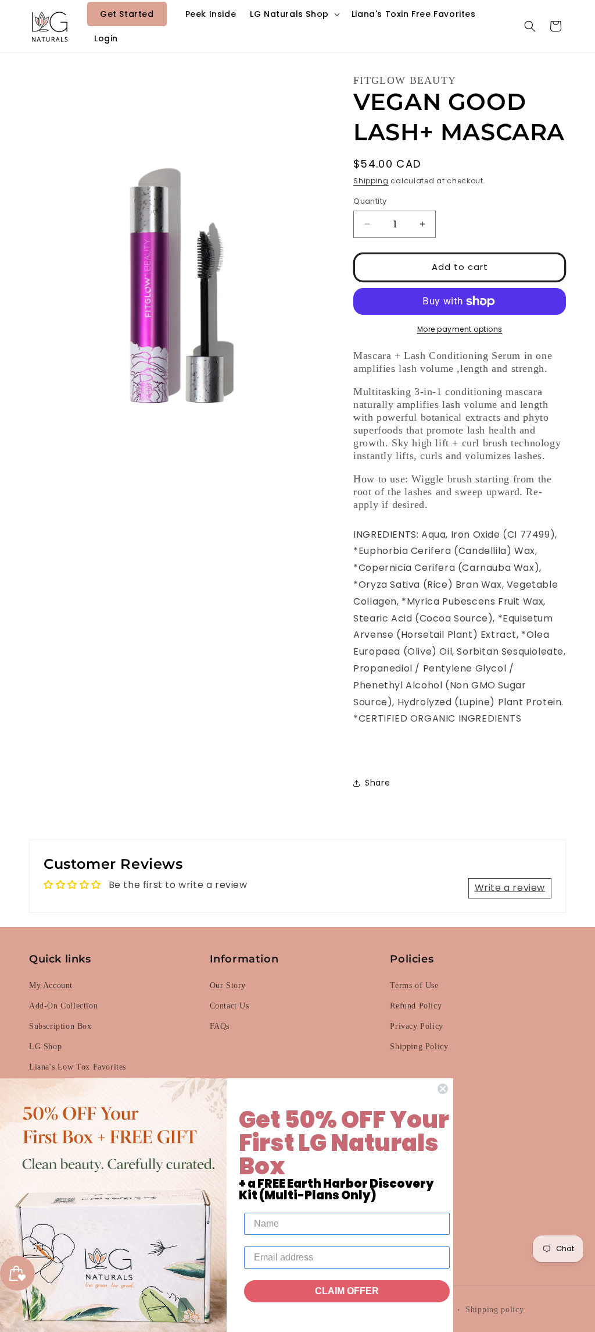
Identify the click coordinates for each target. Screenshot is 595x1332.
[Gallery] (176, 252)
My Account (51, 985)
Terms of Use (414, 985)
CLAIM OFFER (347, 1291)
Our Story (228, 985)
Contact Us (229, 1005)
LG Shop (45, 1046)
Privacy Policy (416, 1026)
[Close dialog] (443, 1089)
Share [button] (377, 782)
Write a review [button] (510, 887)
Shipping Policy (419, 1046)
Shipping (371, 181)
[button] (294, 14)
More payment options (460, 329)
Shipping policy (494, 1309)
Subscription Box (60, 1026)
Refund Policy (416, 1005)
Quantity (369, 201)
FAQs (220, 1026)
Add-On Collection (63, 1005)
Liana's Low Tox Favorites (77, 1067)
